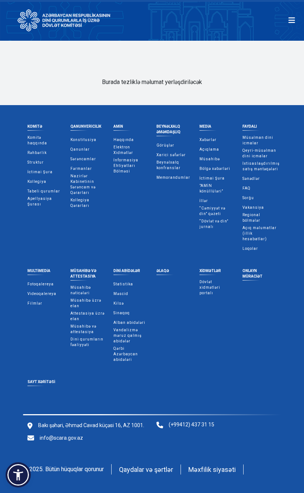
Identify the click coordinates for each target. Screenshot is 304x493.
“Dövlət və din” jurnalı (213, 224)
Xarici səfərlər (171, 155)
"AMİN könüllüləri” (211, 188)
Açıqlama (209, 149)
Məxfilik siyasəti (212, 469)
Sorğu (248, 198)
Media (205, 126)
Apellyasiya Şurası (39, 201)
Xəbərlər (208, 140)
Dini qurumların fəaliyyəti (86, 342)
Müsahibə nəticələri (80, 290)
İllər (203, 201)
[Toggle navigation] (292, 20)
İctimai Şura (40, 172)
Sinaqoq (121, 313)
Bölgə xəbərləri (214, 169)
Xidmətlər (210, 271)
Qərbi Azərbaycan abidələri (125, 354)
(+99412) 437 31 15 (191, 424)
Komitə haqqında (37, 140)
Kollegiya (36, 182)
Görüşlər (165, 145)
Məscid (120, 294)
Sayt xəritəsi (41, 382)
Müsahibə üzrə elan (85, 303)
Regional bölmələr (251, 217)
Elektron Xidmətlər (123, 150)
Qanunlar (80, 149)
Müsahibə (209, 159)
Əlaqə (162, 271)
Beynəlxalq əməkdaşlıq (168, 129)
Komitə (34, 126)
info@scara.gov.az (61, 438)
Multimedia (38, 271)
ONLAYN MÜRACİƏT (252, 273)
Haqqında (123, 140)
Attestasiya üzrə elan (87, 316)
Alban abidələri (129, 323)
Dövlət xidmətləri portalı (209, 287)
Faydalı (249, 126)
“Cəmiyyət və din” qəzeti (212, 211)
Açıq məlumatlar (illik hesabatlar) (259, 233)
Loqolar (250, 248)
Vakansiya (253, 207)
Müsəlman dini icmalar (257, 140)
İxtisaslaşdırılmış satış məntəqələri (261, 166)
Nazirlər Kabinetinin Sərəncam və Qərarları (83, 184)
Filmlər (34, 303)
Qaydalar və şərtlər (146, 469)
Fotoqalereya (40, 284)
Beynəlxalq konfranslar (168, 165)
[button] (18, 475)
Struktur (35, 162)
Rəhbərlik (37, 153)
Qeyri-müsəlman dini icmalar (259, 153)
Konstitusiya (83, 140)
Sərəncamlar (83, 159)
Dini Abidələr (126, 271)
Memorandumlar (173, 177)
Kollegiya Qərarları (79, 203)
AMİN (118, 126)
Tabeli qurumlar (43, 191)
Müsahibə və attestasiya (83, 273)
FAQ (246, 188)
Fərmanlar (81, 169)
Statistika (123, 284)
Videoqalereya (41, 294)
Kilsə (118, 303)
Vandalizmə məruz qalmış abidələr (127, 335)
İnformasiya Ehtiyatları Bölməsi (125, 165)
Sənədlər (251, 179)
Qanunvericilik (85, 126)
